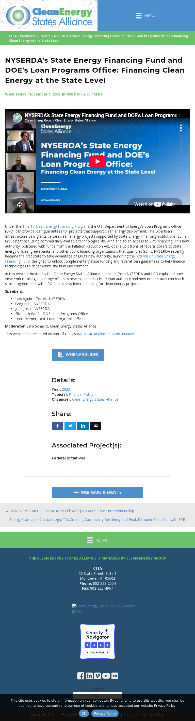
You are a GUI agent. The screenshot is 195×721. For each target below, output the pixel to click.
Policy (88, 394)
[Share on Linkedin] (83, 426)
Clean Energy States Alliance (95, 399)
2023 (66, 389)
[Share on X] (70, 426)
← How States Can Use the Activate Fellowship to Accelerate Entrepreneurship (69, 510)
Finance (75, 394)
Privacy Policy (105, 713)
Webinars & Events (35, 36)
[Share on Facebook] (57, 426)
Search (97, 689)
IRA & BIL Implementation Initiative (106, 333)
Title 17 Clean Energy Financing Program (55, 226)
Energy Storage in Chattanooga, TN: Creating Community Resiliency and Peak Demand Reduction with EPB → (99, 519)
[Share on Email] (95, 426)
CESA (13, 36)
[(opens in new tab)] (97, 641)
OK (84, 713)
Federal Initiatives (68, 458)
